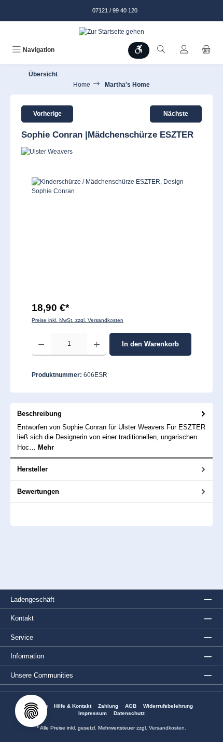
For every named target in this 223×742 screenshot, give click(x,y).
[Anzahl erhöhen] (96, 344)
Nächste (175, 113)
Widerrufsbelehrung (168, 706)
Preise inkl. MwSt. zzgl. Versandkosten (77, 320)
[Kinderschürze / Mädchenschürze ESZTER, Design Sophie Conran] (111, 235)
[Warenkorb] (206, 50)
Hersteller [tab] (32, 469)
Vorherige (47, 113)
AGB (130, 706)
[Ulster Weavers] (111, 151)
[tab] (111, 430)
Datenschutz (129, 713)
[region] (111, 235)
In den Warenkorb (150, 344)
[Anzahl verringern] (41, 344)
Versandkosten (167, 728)
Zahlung (108, 706)
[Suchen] (161, 50)
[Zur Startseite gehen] (111, 31)
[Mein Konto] (184, 50)
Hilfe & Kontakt (72, 706)
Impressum (92, 713)
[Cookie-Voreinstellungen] (31, 710)
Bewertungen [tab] (38, 491)
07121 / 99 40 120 (114, 10)
